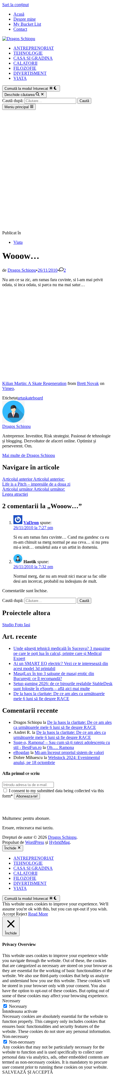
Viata (18, 242)
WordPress (34, 842)
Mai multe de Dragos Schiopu (28, 455)
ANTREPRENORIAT (33, 48)
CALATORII (25, 63)
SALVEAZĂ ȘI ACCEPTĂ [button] (27, 1072)
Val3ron (31, 522)
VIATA (20, 78)
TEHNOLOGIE (28, 53)
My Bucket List (27, 24)
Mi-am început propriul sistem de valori (69, 752)
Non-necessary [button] (15, 1036)
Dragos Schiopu (22, 270)
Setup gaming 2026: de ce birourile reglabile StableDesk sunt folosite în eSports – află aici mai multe (62, 686)
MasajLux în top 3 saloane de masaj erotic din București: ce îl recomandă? (53, 676)
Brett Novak (88, 383)
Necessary (18, 1006)
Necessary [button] (11, 1000)
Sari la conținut (15, 4)
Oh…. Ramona (60, 747)
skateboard (33, 398)
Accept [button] (8, 914)
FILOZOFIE (24, 68)
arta (21, 398)
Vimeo (8, 388)
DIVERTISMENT (30, 73)
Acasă (18, 14)
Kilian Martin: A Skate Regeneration (34, 383)
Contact (20, 29)
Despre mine (24, 19)
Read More (38, 914)
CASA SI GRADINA (33, 58)
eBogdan (21, 752)
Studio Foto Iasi (16, 624)
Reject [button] (21, 914)
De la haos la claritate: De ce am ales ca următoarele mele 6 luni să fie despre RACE (59, 696)
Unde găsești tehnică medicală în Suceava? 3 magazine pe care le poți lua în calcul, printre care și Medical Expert (61, 653)
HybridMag (59, 842)
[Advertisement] (57, 170)
